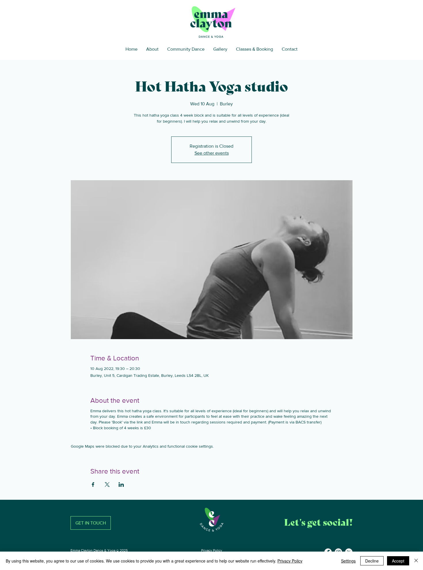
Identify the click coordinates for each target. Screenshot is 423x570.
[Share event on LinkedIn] (121, 484)
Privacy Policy (211, 550)
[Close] (416, 560)
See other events (212, 153)
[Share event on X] (107, 484)
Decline (372, 561)
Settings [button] (348, 561)
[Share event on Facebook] (93, 484)
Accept (398, 561)
